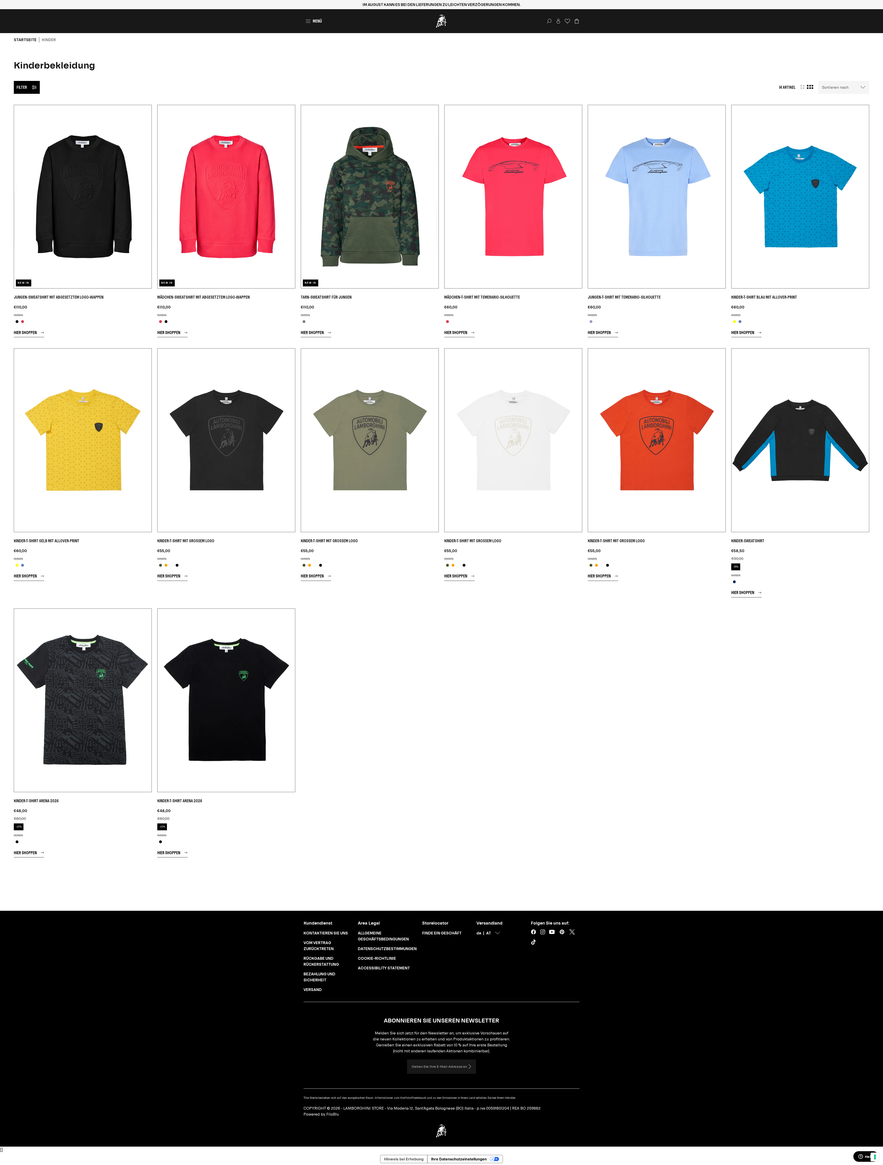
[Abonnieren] (469, 1066)
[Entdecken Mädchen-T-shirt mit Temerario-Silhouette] (513, 196)
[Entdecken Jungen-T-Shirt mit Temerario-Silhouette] (656, 196)
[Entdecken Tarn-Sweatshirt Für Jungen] (370, 196)
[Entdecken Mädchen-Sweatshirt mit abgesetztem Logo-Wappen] (226, 196)
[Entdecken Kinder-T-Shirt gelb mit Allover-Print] (83, 440)
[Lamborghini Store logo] (441, 21)
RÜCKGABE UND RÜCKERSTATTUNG (321, 961)
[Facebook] (533, 932)
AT (488, 933)
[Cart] (576, 21)
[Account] (558, 21)
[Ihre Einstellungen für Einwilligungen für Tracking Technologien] (875, 1157)
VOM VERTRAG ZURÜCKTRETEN (319, 946)
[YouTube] (552, 932)
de (478, 933)
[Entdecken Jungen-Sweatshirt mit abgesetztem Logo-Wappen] (83, 196)
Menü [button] (317, 21)
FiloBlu (332, 1114)
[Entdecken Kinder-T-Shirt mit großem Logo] (226, 440)
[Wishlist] (567, 21)
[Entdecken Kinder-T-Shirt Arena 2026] (83, 700)
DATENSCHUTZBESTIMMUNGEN (387, 949)
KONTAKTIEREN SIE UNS (326, 933)
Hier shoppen (25, 332)
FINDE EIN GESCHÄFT (442, 933)
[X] (572, 932)
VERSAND (313, 990)
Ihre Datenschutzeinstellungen (459, 1159)
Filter (22, 87)
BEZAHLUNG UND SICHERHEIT (319, 977)
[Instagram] (542, 932)
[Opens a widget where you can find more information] (865, 1157)
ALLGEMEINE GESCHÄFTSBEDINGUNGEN (383, 936)
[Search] (549, 21)
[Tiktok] (534, 943)
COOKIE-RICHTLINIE (377, 958)
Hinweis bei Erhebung (404, 1159)
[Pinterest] (562, 932)
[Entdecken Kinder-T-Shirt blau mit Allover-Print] (800, 196)
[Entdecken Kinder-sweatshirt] (800, 440)
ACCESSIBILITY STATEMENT (384, 968)
